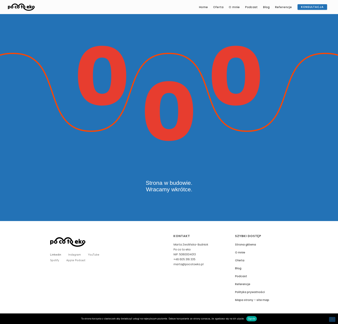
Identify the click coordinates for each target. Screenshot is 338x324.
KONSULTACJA (312, 7)
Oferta (239, 260)
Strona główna (245, 245)
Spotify (54, 260)
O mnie (240, 252)
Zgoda (251, 318)
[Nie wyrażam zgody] (332, 319)
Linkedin (55, 254)
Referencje (242, 284)
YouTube (93, 254)
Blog (238, 268)
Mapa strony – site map (252, 300)
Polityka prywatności (250, 292)
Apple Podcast (75, 260)
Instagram (74, 254)
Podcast (241, 276)
